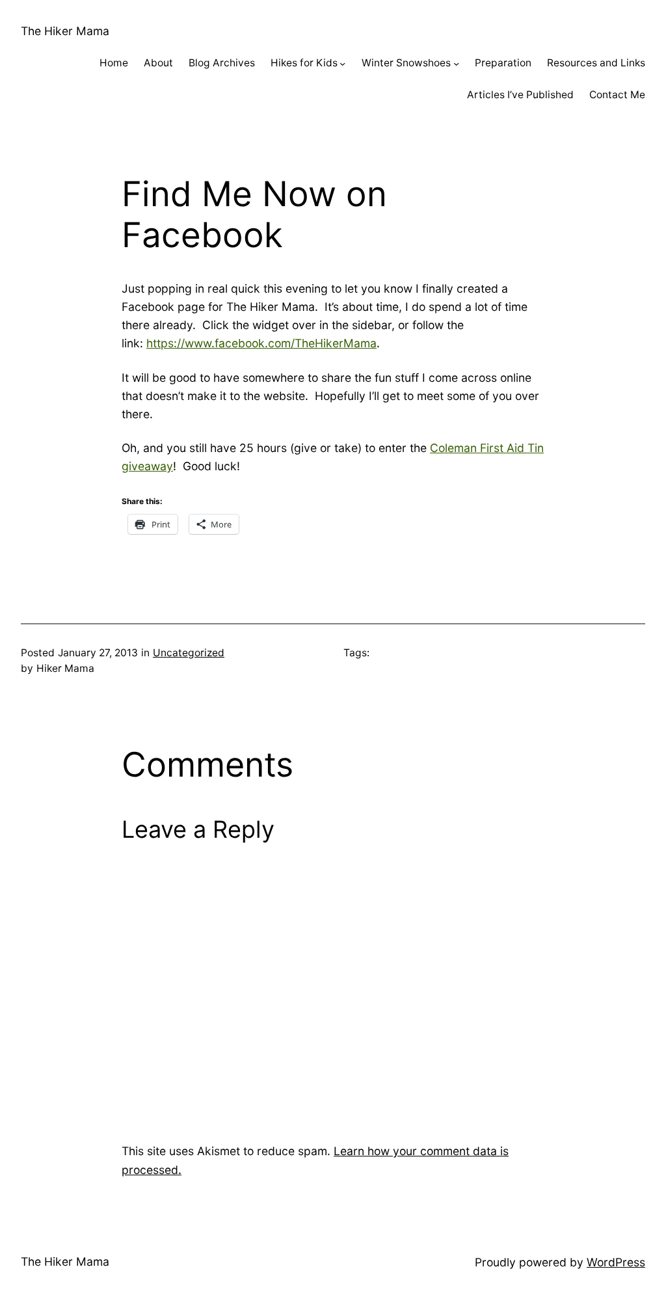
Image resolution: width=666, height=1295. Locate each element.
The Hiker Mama (65, 31)
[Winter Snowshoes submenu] (456, 63)
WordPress (616, 1262)
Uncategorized (188, 653)
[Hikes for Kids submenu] (342, 63)
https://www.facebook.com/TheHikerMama (261, 343)
